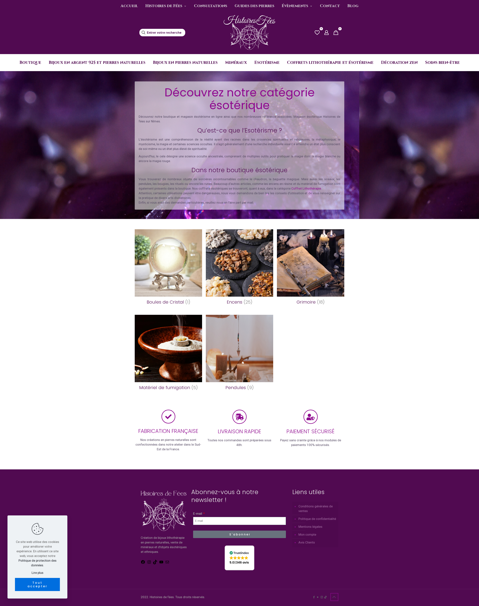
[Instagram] (149, 563)
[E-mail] (167, 563)
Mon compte (307, 534)
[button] (239, 558)
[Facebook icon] (313, 597)
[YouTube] (161, 563)
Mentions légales (310, 527)
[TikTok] (155, 563)
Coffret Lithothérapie (306, 188)
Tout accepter (38, 584)
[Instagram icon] (321, 597)
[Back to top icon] (334, 597)
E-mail (198, 513)
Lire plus (37, 573)
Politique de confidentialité (317, 519)
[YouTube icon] (317, 597)
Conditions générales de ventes (315, 508)
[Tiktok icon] (325, 597)
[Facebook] (143, 563)
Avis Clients (306, 542)
